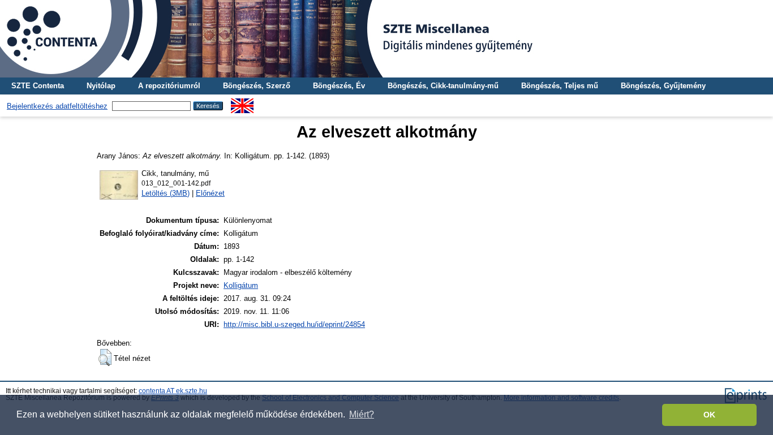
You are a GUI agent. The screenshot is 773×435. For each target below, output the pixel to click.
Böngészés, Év (339, 85)
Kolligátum (241, 285)
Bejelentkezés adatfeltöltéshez (57, 106)
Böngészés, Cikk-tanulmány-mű (443, 85)
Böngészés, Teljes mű (559, 85)
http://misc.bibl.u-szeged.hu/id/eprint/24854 (294, 324)
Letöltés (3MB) (165, 193)
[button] (104, 357)
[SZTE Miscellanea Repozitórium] (386, 38)
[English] (242, 102)
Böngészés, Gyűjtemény (663, 85)
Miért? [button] (361, 414)
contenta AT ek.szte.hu (173, 390)
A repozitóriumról (169, 85)
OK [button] (709, 414)
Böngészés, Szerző (256, 85)
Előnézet (210, 193)
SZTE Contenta (37, 85)
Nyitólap (101, 85)
